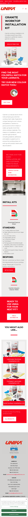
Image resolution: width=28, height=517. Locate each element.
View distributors (13, 44)
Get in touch (9, 270)
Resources (3, 3)
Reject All (14, 510)
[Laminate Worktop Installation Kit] (14, 349)
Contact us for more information (13, 173)
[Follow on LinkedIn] (15, 457)
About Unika (8, 1)
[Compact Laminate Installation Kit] (14, 371)
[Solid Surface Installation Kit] (14, 393)
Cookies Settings (14, 506)
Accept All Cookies (14, 514)
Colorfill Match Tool (20, 1)
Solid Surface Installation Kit (14, 403)
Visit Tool (6, 102)
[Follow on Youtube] (13, 457)
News (1, 1)
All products (9, 419)
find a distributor (14, 316)
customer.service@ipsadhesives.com (16, 474)
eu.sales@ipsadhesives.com (15, 493)
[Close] (26, 499)
